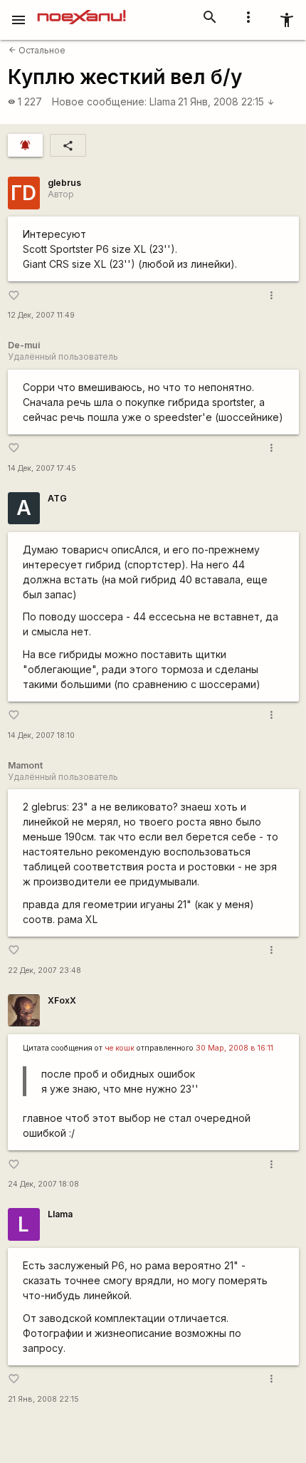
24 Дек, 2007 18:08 (43, 1184)
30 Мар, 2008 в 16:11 (234, 1048)
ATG (57, 498)
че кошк (119, 1048)
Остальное (37, 50)
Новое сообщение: (99, 101)
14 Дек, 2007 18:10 (41, 735)
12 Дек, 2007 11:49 (41, 315)
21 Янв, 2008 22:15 (226, 101)
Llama (162, 101)
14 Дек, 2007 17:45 (42, 468)
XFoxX (62, 1000)
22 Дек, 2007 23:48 (44, 970)
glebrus (64, 182)
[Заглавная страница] (81, 10)
